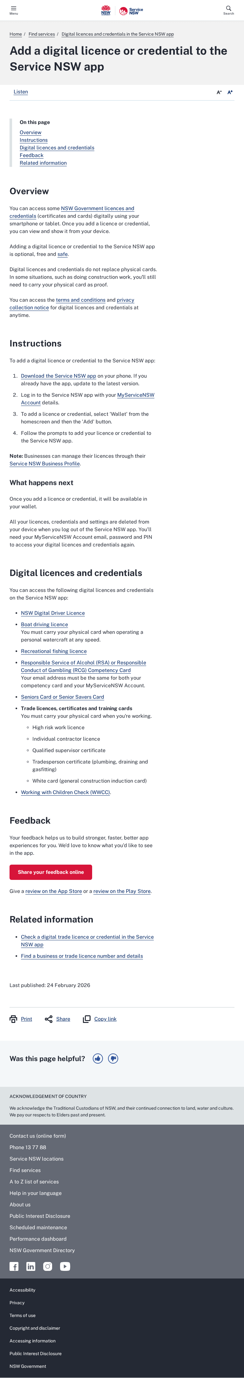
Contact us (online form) (38, 1136)
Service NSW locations (37, 1159)
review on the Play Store (122, 891)
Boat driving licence (44, 624)
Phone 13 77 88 (28, 1147)
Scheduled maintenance (38, 1227)
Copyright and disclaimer (35, 1328)
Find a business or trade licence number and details (82, 956)
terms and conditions (80, 300)
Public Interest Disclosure (40, 1216)
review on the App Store (53, 891)
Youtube (65, 1266)
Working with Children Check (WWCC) (65, 792)
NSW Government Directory (42, 1250)
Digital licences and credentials (57, 148)
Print (26, 1019)
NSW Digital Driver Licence (53, 613)
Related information (43, 163)
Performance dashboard (38, 1239)
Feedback (32, 155)
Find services (25, 1170)
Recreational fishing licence (54, 651)
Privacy (17, 1302)
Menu (14, 13)
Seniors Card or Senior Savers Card (62, 697)
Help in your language (36, 1193)
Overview (30, 132)
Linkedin (30, 1266)
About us (20, 1205)
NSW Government (28, 1366)
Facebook (14, 1266)
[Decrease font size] (219, 92)
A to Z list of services (34, 1182)
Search (228, 13)
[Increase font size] (230, 92)
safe (63, 254)
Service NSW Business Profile (45, 464)
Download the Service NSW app (58, 376)
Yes (98, 1058)
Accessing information (33, 1340)
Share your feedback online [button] (51, 872)
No (113, 1058)
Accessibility (22, 1289)
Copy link (105, 1019)
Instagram (47, 1266)
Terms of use (23, 1315)
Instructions (34, 140)
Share (63, 1019)
